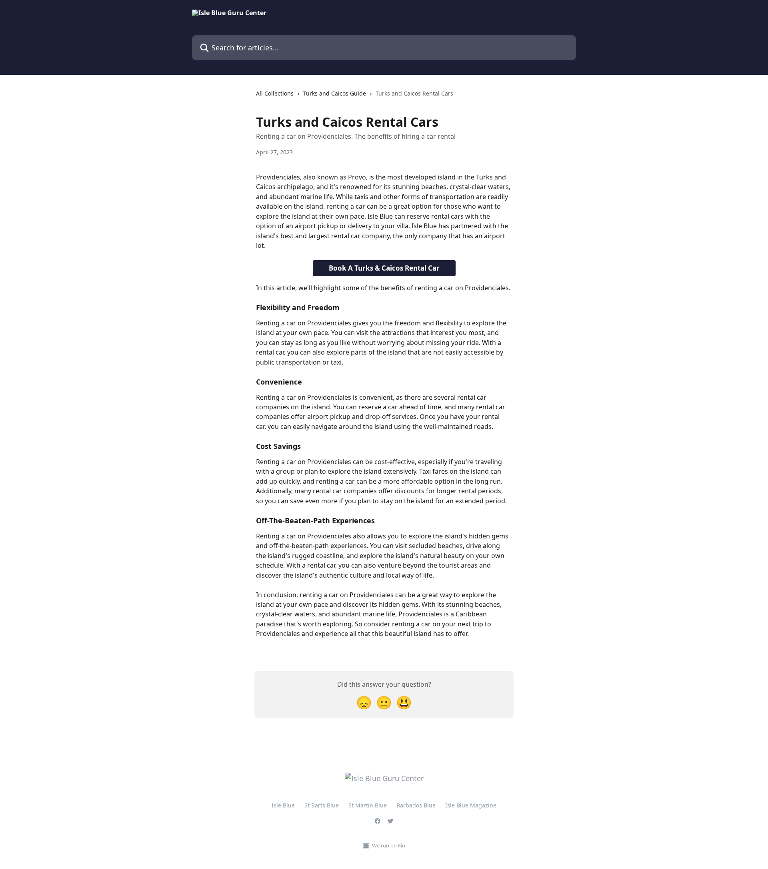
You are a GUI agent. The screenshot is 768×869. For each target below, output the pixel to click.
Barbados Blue (416, 805)
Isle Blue (283, 805)
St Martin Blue (367, 805)
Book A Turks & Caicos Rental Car (384, 268)
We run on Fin (388, 845)
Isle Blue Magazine (470, 805)
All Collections (275, 93)
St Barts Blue (321, 805)
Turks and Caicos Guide (334, 93)
